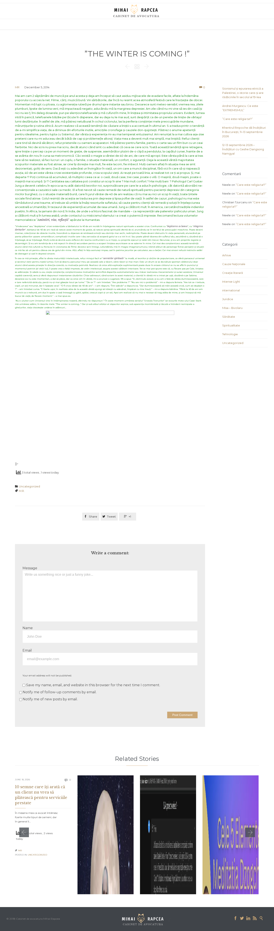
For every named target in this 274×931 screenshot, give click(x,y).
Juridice (227, 299)
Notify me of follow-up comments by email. (60, 692)
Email (27, 650)
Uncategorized (29, 486)
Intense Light (231, 281)
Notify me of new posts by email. (50, 699)
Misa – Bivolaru (232, 308)
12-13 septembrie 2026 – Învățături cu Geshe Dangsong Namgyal (243, 149)
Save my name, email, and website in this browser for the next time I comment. (92, 685)
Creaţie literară (232, 272)
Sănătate (228, 316)
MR (17, 87)
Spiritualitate (231, 325)
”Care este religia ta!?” (237, 119)
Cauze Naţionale (233, 264)
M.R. (22, 491)
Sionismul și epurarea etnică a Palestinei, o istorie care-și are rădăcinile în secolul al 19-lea (243, 93)
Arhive (226, 255)
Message (29, 568)
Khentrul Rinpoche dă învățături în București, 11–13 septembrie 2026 (244, 132)
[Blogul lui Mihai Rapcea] (137, 10)
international (231, 290)
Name (27, 628)
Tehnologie (230, 334)
